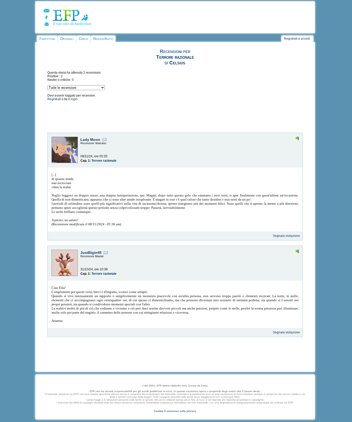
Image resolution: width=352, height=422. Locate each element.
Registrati (290, 38)
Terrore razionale (175, 57)
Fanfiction (47, 39)
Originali (66, 39)
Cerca (83, 39)
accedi (305, 38)
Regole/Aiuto (103, 39)
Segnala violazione (286, 236)
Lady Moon (90, 139)
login (74, 99)
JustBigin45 (91, 253)
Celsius (177, 62)
